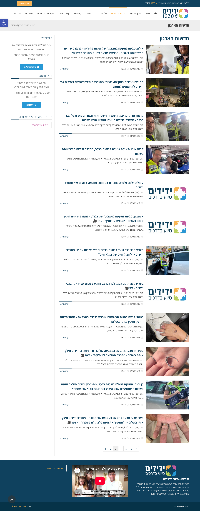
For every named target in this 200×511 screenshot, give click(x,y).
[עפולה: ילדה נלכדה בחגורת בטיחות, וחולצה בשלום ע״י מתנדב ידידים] (167, 193)
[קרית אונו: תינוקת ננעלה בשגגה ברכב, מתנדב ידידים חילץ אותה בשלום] (167, 159)
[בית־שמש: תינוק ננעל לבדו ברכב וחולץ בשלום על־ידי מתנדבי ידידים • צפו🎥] (167, 294)
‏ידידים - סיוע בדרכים (40, 125)
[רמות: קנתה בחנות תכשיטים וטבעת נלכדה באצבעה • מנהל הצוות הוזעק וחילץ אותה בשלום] (167, 327)
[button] (4, 23)
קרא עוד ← (64, 68)
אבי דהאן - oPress (18, 506)
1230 (153, 3)
